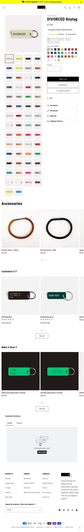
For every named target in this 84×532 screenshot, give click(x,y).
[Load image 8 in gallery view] (38, 68)
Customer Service (29, 483)
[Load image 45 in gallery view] (9, 163)
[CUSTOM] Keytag (7, 317)
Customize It (63, 85)
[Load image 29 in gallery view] (9, 125)
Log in (52, 30)
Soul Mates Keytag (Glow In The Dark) (51, 393)
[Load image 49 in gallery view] (9, 172)
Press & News (46, 492)
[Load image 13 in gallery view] (9, 87)
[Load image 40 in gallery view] (38, 144)
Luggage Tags (9, 483)
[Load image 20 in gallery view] (38, 96)
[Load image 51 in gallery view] (28, 172)
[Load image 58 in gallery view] (19, 191)
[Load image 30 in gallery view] (19, 125)
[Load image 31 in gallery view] (28, 125)
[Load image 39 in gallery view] (28, 144)
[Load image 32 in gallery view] (38, 125)
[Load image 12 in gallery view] (38, 77)
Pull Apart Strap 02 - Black (48, 250)
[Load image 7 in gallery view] (28, 68)
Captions (8, 492)
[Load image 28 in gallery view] (38, 115)
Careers (44, 488)
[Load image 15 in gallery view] (28, 87)
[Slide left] (37, 260)
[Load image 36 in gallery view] (38, 134)
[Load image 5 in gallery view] (9, 68)
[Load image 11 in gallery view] (28, 77)
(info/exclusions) (56, 2)
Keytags (7, 478)
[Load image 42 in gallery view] (19, 153)
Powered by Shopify (29, 527)
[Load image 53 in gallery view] (9, 182)
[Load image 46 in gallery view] (19, 163)
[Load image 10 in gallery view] (19, 77)
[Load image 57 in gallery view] (9, 191)
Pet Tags (8, 488)
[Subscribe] (39, 509)
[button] (4, 7)
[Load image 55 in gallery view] (28, 182)
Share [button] (51, 98)
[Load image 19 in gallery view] (28, 96)
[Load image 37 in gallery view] (9, 144)
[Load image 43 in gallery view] (28, 153)
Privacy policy (49, 527)
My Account (27, 478)
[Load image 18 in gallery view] (19, 96)
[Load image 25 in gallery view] (9, 115)
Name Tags (8, 497)
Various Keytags (19, 527)
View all (42, 336)
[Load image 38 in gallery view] (19, 144)
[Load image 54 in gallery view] (19, 182)
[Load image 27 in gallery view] (28, 115)
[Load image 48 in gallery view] (38, 163)
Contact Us (45, 497)
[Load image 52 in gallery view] (38, 172)
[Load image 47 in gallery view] (28, 163)
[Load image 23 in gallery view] (28, 106)
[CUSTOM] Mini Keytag (47, 317)
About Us (45, 478)
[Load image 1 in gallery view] (9, 58)
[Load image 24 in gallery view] (38, 106)
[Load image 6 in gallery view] (19, 68)
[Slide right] (46, 260)
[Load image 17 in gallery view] (9, 96)
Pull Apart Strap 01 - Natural (10, 250)
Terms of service (58, 527)
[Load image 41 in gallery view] (9, 153)
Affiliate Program (47, 483)
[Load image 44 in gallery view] (38, 153)
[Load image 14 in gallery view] (19, 87)
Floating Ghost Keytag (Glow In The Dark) (14, 393)
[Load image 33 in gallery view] (9, 134)
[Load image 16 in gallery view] (38, 87)
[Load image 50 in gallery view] (19, 172)
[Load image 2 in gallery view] (19, 58)
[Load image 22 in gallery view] (19, 106)
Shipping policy (69, 527)
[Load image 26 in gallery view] (19, 115)
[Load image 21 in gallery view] (9, 106)
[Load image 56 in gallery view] (38, 182)
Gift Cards (27, 488)
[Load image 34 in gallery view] (19, 134)
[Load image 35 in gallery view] (28, 134)
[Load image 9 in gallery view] (9, 77)
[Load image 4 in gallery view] (38, 58)
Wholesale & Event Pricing (32, 492)
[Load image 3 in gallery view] (28, 58)
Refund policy (39, 527)
